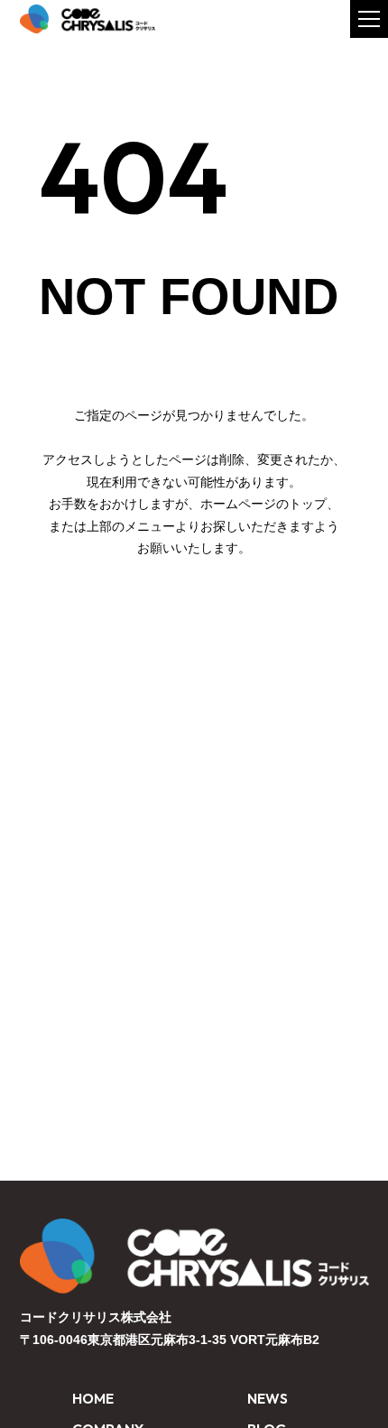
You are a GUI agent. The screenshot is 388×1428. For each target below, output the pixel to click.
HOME (93, 1398)
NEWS (267, 1398)
